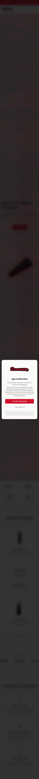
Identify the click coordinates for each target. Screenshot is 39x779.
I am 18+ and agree (19, 401)
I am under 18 (19, 407)
